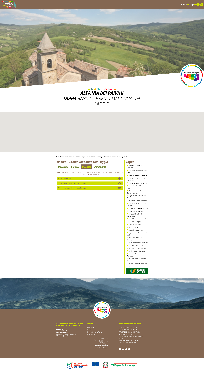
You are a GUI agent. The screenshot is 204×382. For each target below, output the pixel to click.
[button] (198, 4)
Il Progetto (90, 328)
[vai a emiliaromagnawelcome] (137, 271)
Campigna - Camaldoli (135, 245)
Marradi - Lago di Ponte (135, 230)
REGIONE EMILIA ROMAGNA (128, 328)
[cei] (102, 343)
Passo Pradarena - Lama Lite (137, 183)
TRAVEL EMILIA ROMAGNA (127, 334)
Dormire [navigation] (75, 167)
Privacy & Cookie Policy (94, 332)
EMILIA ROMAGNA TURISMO (128, 330)
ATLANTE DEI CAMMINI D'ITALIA (129, 332)
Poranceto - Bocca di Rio (136, 211)
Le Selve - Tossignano (135, 222)
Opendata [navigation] (63, 167)
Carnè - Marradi (133, 227)
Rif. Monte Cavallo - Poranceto (138, 208)
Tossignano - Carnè (134, 224)
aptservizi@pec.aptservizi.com (65, 336)
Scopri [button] (192, 5)
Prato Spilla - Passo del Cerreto (138, 175)
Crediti (89, 330)
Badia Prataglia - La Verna (136, 251)
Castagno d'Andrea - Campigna (138, 243)
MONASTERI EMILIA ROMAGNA (129, 340)
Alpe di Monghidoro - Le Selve (137, 219)
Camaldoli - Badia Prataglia (137, 248)
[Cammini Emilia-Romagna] (8, 4)
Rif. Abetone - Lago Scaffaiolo (137, 201)
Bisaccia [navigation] (86, 167)
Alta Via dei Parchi (102, 93)
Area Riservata (91, 334)
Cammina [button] (184, 5)
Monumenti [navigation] (100, 167)
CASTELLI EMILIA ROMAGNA (128, 343)
